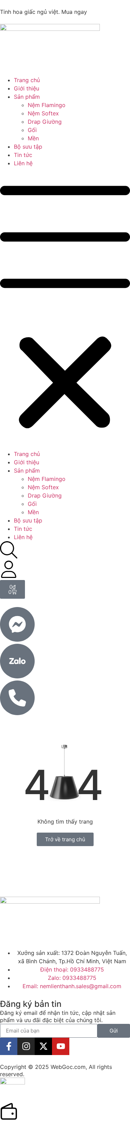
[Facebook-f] (8, 1046)
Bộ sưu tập (28, 146)
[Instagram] (26, 1046)
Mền (33, 138)
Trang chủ (27, 80)
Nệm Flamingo (47, 105)
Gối (32, 129)
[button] (65, 308)
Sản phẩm (27, 96)
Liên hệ (23, 163)
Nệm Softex (43, 113)
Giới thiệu (26, 88)
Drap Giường (45, 121)
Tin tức (23, 154)
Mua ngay (74, 11)
